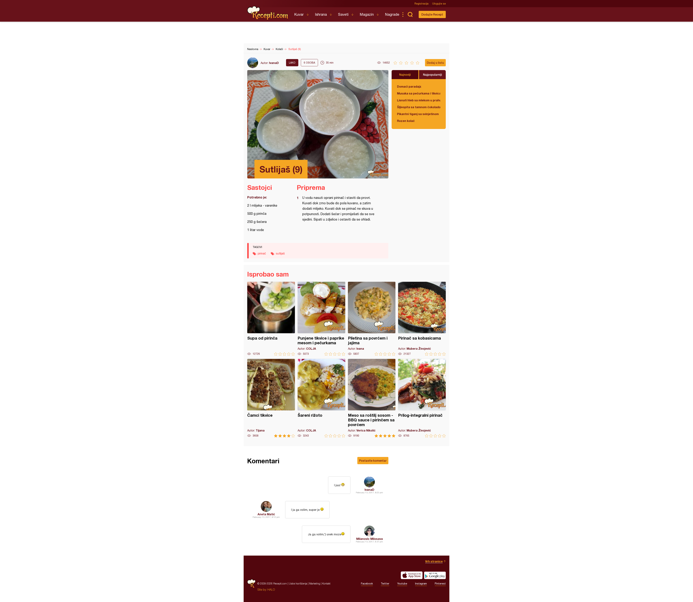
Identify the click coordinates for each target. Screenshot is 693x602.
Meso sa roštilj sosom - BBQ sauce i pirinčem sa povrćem (372, 398)
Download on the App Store (411, 575)
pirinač (262, 253)
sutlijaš (280, 253)
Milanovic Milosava (369, 538)
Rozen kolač (406, 120)
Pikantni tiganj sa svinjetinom (418, 114)
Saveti (343, 14)
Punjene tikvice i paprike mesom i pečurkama (321, 319)
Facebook (367, 583)
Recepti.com (268, 13)
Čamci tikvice (271, 398)
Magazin (367, 14)
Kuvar (299, 14)
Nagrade (392, 14)
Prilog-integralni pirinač (422, 398)
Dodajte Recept (432, 14)
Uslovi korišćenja (298, 583)
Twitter (385, 583)
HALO (271, 589)
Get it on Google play (435, 575)
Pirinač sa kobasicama (422, 319)
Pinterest (440, 583)
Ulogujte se (439, 3)
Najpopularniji (432, 74)
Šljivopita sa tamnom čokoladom (418, 107)
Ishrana (321, 14)
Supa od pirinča (271, 319)
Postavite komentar (373, 460)
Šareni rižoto (321, 398)
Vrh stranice (434, 561)
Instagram (421, 583)
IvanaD (274, 62)
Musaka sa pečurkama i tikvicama (418, 93)
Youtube (402, 583)
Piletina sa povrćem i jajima (372, 319)
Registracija (421, 3)
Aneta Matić (266, 514)
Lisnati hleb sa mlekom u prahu (418, 100)
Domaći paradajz (409, 86)
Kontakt (326, 583)
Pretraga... (410, 14)
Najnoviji (405, 74)
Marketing (314, 583)
